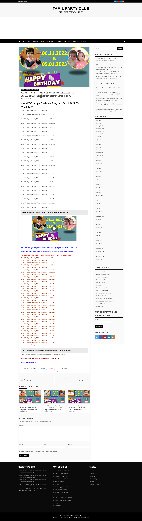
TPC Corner (84, 371)
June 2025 (98, 142)
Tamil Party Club (71, 8)
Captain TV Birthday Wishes (103, 274)
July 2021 (98, 230)
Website (70, 444)
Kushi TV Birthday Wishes (63, 41)
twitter (115, 1)
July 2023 (98, 179)
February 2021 (99, 243)
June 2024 (98, 168)
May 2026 (98, 120)
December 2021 (100, 216)
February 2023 (99, 187)
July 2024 (98, 166)
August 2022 (99, 198)
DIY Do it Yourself (100, 282)
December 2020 (100, 248)
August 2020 (99, 259)
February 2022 (99, 211)
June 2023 (98, 182)
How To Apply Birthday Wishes (30, 41)
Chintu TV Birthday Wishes (102, 277)
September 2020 (100, 256)
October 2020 (99, 254)
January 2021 (99, 246)
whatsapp (123, 1)
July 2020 (98, 262)
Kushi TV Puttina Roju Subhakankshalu (68, 371)
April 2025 (98, 147)
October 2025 (99, 134)
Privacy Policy (93, 479)
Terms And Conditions (95, 484)
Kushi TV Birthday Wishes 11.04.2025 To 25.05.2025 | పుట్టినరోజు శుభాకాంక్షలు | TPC (78, 407)
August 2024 (99, 163)
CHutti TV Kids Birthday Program (104, 279)
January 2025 (99, 155)
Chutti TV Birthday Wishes (47, 41)
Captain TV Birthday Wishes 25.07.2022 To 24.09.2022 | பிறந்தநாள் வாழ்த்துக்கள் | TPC (109, 104)
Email (45, 444)
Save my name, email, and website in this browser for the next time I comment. (38, 451)
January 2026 (99, 126)
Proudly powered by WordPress (60, 517)
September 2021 (100, 224)
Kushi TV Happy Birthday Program (42, 371)
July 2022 (98, 200)
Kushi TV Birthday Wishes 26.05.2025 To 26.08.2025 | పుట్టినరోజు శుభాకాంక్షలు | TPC (54, 407)
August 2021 (99, 227)
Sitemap (92, 481)
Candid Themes (85, 517)
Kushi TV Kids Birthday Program (55, 371)
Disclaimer (92, 476)
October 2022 (99, 195)
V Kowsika (99, 92)
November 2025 (100, 131)
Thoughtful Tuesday (101, 303)
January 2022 (99, 214)
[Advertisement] (71, 28)
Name (21, 444)
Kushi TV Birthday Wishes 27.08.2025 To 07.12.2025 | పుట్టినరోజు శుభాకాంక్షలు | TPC (29, 407)
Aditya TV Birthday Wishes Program (105, 271)
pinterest (119, 1)
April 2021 (98, 238)
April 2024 (98, 171)
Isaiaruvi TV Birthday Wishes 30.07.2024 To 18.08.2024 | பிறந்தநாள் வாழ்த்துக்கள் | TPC (109, 94)
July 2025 (98, 139)
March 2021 (99, 240)
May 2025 (98, 144)
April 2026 (98, 123)
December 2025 (100, 128)
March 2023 (99, 184)
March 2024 (99, 174)
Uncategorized (99, 306)
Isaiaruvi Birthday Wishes (102, 290)
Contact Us (92, 473)
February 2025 (99, 152)
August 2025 (99, 136)
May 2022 (98, 206)
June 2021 (98, 232)
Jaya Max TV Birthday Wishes (103, 293)
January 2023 (99, 190)
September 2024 (100, 160)
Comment (22, 425)
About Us (92, 471)
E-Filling (98, 285)
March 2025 (99, 150)
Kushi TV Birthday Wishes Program (29, 89)
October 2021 (99, 222)
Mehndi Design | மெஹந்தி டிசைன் (104, 301)
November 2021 (100, 219)
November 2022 (100, 192)
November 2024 (100, 158)
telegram (121, 1)
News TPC (75, 41)
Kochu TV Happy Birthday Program (105, 295)
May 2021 (98, 235)
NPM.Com (83, 41)
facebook (117, 1)
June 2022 (98, 203)
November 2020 (100, 251)
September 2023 (100, 176)
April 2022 (98, 208)
